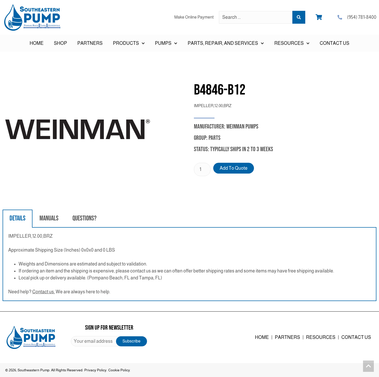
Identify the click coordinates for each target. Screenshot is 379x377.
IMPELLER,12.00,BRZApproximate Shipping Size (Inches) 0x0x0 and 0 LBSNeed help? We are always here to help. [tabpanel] (171, 264)
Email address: (109, 341)
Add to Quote (234, 168)
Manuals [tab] (49, 218)
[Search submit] (298, 17)
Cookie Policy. (119, 370)
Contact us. (43, 291)
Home (37, 43)
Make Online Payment (194, 17)
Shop (60, 43)
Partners (90, 43)
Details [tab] (18, 218)
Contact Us (334, 43)
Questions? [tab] (84, 218)
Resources (320, 337)
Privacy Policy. (95, 370)
